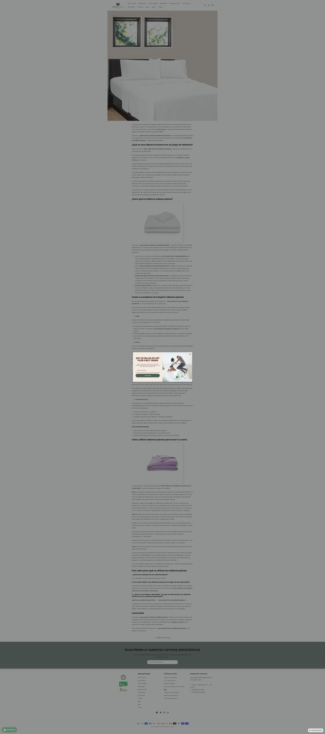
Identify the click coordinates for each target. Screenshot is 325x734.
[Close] (190, 354)
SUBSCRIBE (148, 375)
